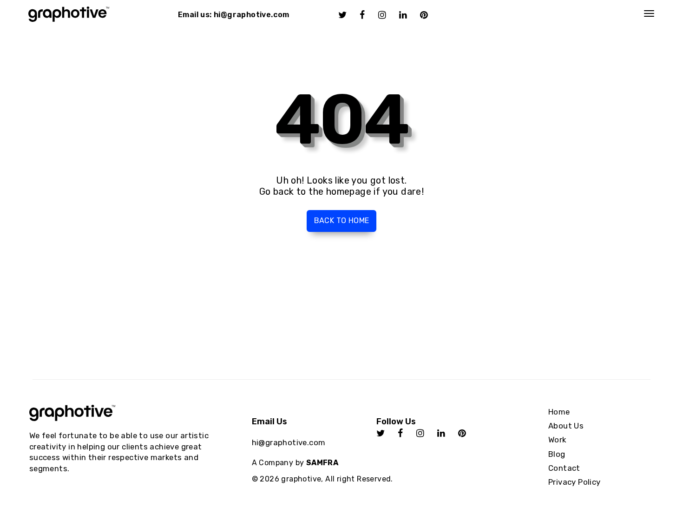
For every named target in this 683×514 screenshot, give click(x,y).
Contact (564, 468)
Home (559, 411)
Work (557, 439)
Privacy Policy (574, 482)
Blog (556, 454)
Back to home (341, 220)
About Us (566, 425)
